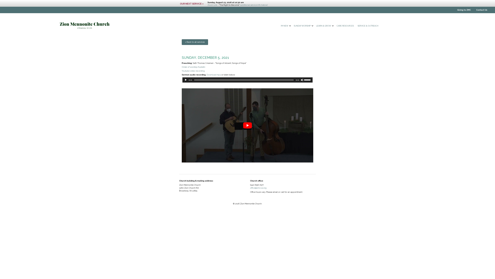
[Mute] (302, 80)
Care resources (345, 26)
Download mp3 (214, 75)
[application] (247, 80)
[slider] (307, 79)
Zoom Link (212, 5)
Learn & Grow (323, 26)
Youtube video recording (193, 71)
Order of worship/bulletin (193, 67)
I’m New (284, 26)
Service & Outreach (368, 26)
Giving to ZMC (464, 10)
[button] (290, 26)
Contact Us (481, 10)
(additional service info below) (254, 5)
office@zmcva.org (258, 188)
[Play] (185, 80)
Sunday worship (302, 26)
